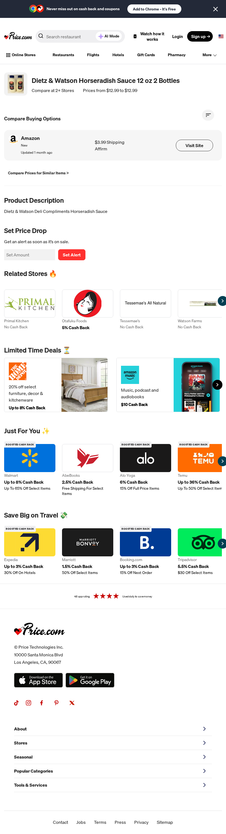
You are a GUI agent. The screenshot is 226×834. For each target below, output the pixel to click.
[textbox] (221, 36)
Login (177, 36)
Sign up (198, 36)
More (207, 55)
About (20, 728)
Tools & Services (30, 785)
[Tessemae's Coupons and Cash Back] (145, 310)
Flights (93, 55)
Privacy (141, 822)
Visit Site (194, 145)
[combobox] (80, 36)
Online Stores (24, 55)
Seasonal (23, 756)
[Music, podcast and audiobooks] (168, 385)
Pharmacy (176, 55)
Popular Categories (33, 771)
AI (111, 36)
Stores (20, 742)
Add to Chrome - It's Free (154, 9)
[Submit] (41, 37)
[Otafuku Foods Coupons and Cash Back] (87, 310)
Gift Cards (146, 55)
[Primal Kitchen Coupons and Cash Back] (29, 310)
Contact (60, 822)
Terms (100, 822)
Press (120, 822)
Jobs (81, 822)
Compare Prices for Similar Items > (38, 173)
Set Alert (72, 254)
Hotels (118, 55)
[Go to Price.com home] (18, 36)
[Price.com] (39, 641)
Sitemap (165, 822)
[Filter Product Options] (208, 115)
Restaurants (63, 55)
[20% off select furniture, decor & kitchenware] (55, 385)
